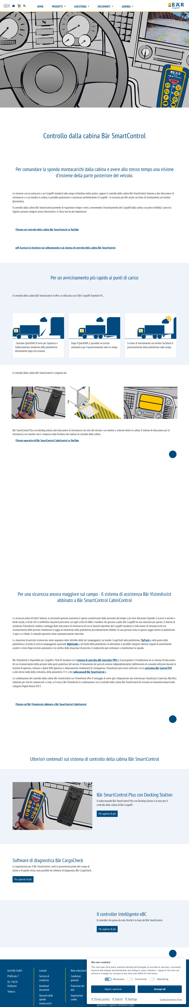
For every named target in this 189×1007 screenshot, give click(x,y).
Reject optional (113, 989)
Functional (140, 979)
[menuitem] (40, 6)
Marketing (162, 979)
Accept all (159, 989)
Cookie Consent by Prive (171, 999)
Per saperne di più (107, 813)
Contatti (43, 993)
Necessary (118, 979)
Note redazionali (79, 993)
